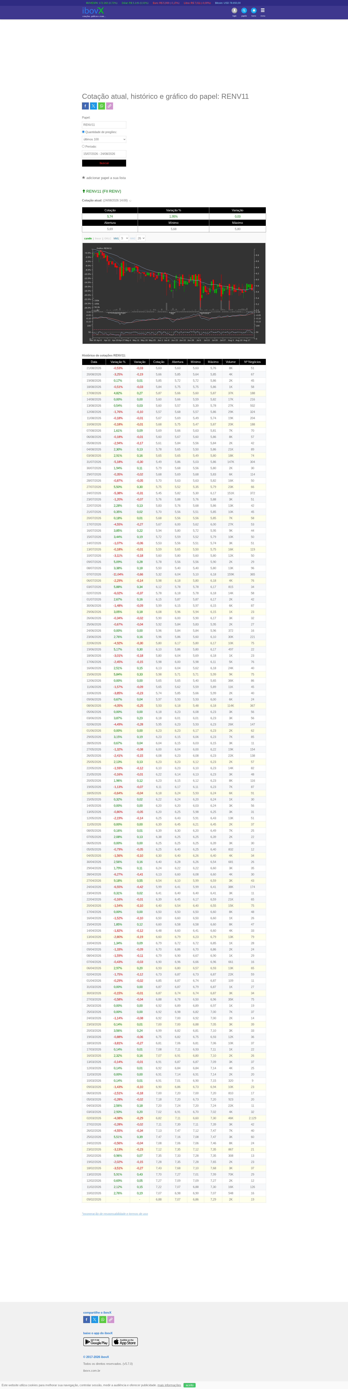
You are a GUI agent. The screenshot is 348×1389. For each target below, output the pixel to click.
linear (98, 238)
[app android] (96, 1341)
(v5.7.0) (128, 1363)
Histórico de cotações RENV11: (104, 355)
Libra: (165, 3)
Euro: (134, 3)
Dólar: (103, 3)
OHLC (107, 238)
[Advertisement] (174, 55)
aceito (190, 1385)
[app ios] (125, 1341)
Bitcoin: (196, 3)
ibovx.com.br (91, 1370)
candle (88, 238)
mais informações (169, 1385)
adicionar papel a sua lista (105, 178)
